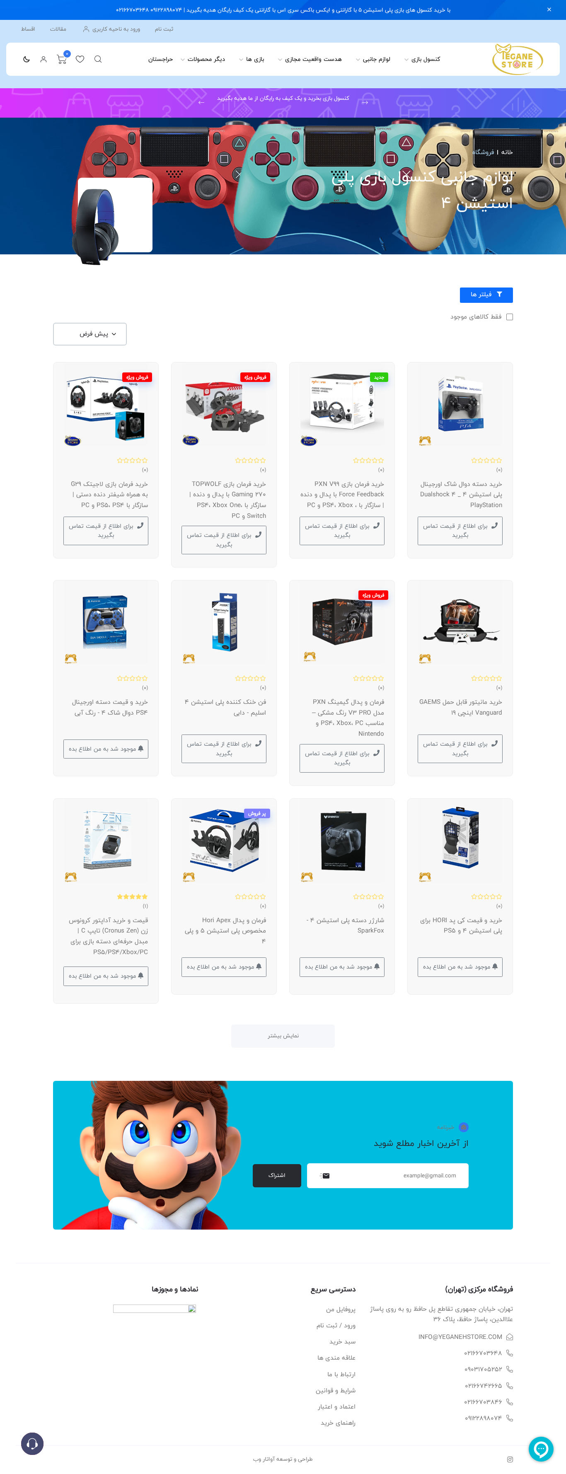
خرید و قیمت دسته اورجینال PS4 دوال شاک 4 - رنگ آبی (110, 707)
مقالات (58, 29)
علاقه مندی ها (336, 1357)
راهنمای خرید (338, 1422)
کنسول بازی (425, 59)
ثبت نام (164, 29)
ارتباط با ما (341, 1374)
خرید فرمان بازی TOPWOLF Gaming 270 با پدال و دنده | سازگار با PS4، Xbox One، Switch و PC (227, 500)
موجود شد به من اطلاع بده (103, 749)
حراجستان (160, 59)
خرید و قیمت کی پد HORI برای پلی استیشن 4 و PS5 (461, 926)
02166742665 (483, 1386)
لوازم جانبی (376, 59)
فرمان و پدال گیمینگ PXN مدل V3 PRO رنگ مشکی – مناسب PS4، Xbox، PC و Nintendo (348, 717)
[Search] (98, 59)
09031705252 (483, 1369)
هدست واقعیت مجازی (313, 59)
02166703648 (483, 1353)
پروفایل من (341, 1309)
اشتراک (276, 1175)
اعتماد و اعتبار (337, 1406)
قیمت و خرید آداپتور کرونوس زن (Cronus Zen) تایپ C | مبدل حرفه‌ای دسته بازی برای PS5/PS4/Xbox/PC (108, 936)
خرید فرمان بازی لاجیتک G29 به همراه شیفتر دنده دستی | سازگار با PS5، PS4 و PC (109, 494)
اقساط (28, 29)
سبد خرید (342, 1341)
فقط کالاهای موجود (475, 317)
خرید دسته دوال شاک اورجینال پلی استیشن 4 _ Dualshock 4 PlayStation (461, 494)
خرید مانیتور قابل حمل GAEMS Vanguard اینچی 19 (460, 707)
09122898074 (483, 1418)
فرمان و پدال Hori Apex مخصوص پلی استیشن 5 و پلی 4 (225, 931)
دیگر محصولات (206, 59)
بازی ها (255, 59)
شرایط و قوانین (336, 1390)
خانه (507, 152)
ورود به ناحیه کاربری (115, 29)
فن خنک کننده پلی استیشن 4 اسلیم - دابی (225, 707)
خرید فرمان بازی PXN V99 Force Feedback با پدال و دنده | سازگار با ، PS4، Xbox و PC (342, 494)
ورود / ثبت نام (336, 1325)
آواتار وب (264, 1459)
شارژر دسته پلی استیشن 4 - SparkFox (345, 926)
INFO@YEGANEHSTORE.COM (460, 1337)
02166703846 (483, 1402)
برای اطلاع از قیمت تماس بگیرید (455, 531)
